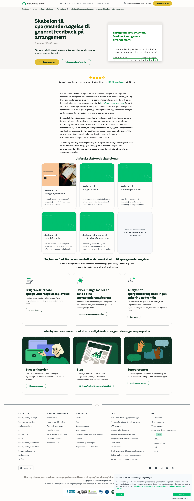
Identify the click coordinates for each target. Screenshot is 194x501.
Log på (148, 3)
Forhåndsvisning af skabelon (76, 62)
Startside (25, 9)
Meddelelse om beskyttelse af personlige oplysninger (154, 486)
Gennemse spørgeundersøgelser (91, 314)
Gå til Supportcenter (138, 383)
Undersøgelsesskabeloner (43, 9)
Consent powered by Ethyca (180, 498)
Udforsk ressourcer (36, 386)
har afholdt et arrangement (112, 103)
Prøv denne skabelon (47, 62)
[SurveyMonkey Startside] (33, 3)
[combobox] (25, 468)
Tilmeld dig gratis (162, 3)
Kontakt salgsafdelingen (135, 3)
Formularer (61, 9)
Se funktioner (34, 310)
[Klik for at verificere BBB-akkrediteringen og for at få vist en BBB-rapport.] (70, 493)
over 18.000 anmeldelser (114, 82)
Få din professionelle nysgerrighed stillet (95, 386)
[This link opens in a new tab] (150, 468)
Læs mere (134, 317)
